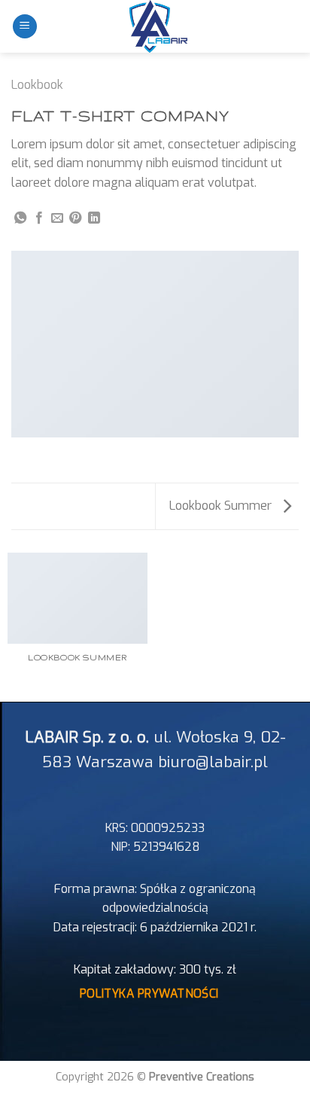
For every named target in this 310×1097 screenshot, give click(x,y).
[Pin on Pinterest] (75, 218)
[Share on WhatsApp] (20, 218)
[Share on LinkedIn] (94, 218)
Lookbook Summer (222, 505)
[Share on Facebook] (39, 218)
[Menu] (25, 26)
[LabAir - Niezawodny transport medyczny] (155, 26)
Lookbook (37, 85)
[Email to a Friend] (57, 218)
